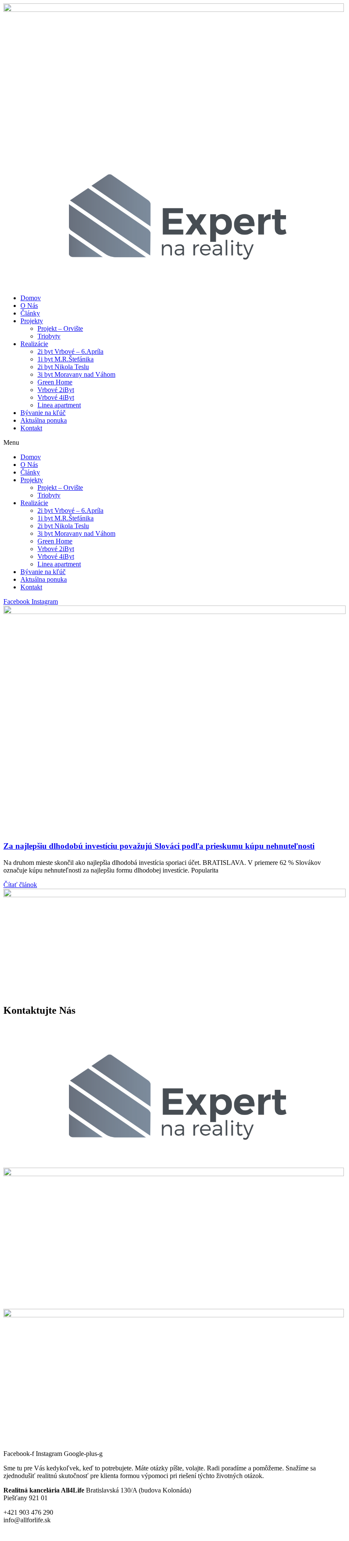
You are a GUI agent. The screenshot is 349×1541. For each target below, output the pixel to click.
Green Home (54, 382)
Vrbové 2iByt (55, 389)
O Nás (29, 305)
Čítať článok (20, 884)
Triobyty (48, 336)
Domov (30, 297)
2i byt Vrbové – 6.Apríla (70, 351)
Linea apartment (59, 405)
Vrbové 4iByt (55, 397)
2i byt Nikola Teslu (63, 366)
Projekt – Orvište (60, 328)
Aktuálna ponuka (43, 420)
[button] (174, 442)
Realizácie (34, 343)
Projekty (31, 320)
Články (30, 313)
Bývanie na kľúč (43, 412)
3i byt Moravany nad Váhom (76, 374)
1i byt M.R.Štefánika (65, 359)
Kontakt (31, 428)
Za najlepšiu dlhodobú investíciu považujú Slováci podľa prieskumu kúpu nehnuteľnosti (159, 846)
